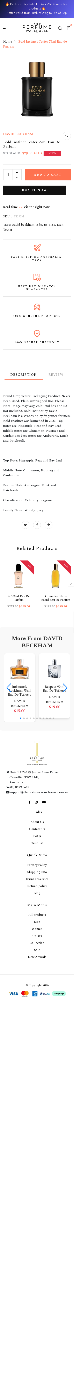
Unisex (37, 1133)
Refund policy (37, 1083)
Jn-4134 (49, 224)
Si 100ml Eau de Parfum (19, 598)
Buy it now (34, 190)
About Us (37, 1019)
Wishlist (37, 1040)
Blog (37, 1090)
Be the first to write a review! (37, 811)
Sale (37, 1147)
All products (37, 1112)
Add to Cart (48, 175)
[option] (18, 587)
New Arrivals (37, 1154)
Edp (39, 224)
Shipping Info (37, 1069)
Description (23, 374)
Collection (37, 1140)
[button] (20, 718)
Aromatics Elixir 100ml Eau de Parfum (55, 598)
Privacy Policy (37, 1062)
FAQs (37, 1033)
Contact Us (37, 1026)
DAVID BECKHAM (18, 134)
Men (60, 224)
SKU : (7, 216)
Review (56, 374)
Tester (7, 229)
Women (37, 1126)
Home (7, 41)
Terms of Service (37, 1076)
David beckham (23, 224)
